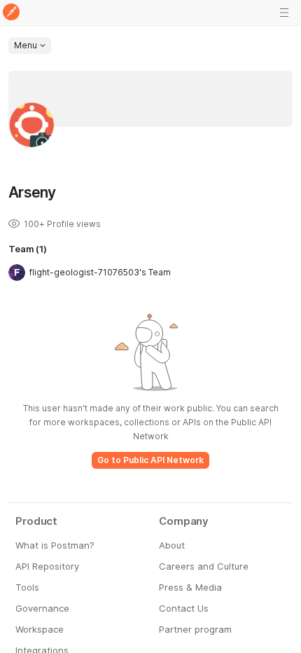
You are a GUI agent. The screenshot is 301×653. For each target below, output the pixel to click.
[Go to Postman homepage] (11, 13)
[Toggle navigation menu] (284, 12)
